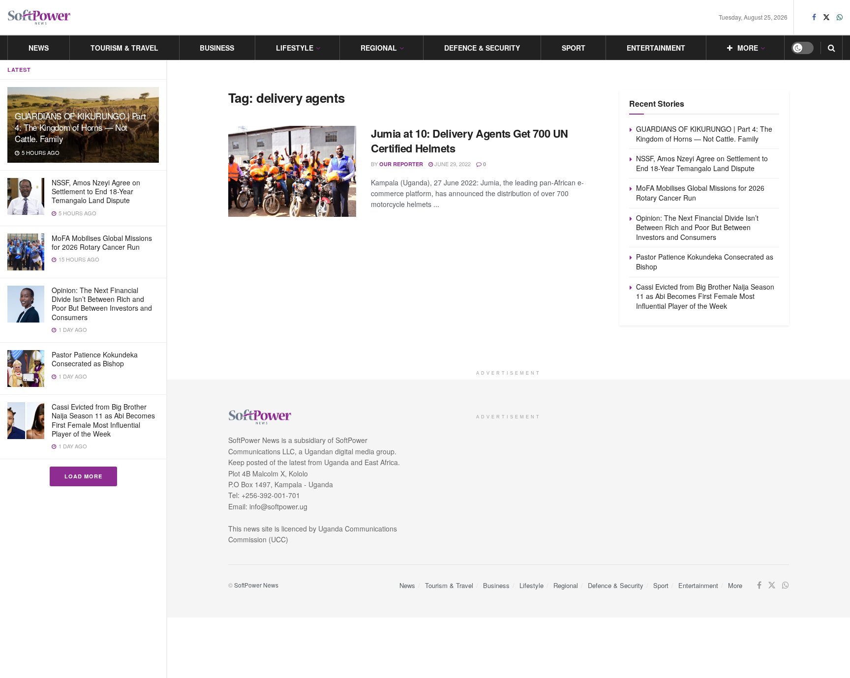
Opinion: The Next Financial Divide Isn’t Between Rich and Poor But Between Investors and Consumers (102, 303)
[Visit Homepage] (39, 17)
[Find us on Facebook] (814, 17)
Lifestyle (294, 48)
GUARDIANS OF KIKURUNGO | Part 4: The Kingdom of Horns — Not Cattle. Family (80, 127)
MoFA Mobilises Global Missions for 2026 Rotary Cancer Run (102, 242)
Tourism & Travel (124, 48)
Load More (83, 476)
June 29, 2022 (452, 164)
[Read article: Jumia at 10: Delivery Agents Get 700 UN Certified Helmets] (292, 171)
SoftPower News (256, 585)
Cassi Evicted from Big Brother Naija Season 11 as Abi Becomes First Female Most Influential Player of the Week (103, 420)
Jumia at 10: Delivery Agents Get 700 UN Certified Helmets (469, 140)
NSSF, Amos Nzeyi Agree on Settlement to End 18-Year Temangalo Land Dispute (96, 191)
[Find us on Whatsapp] (840, 17)
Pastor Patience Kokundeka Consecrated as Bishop (95, 359)
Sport (573, 48)
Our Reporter (401, 164)
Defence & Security (482, 48)
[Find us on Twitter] (826, 17)
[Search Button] (831, 47)
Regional (379, 48)
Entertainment (656, 48)
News (39, 48)
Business (217, 48)
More (747, 48)
